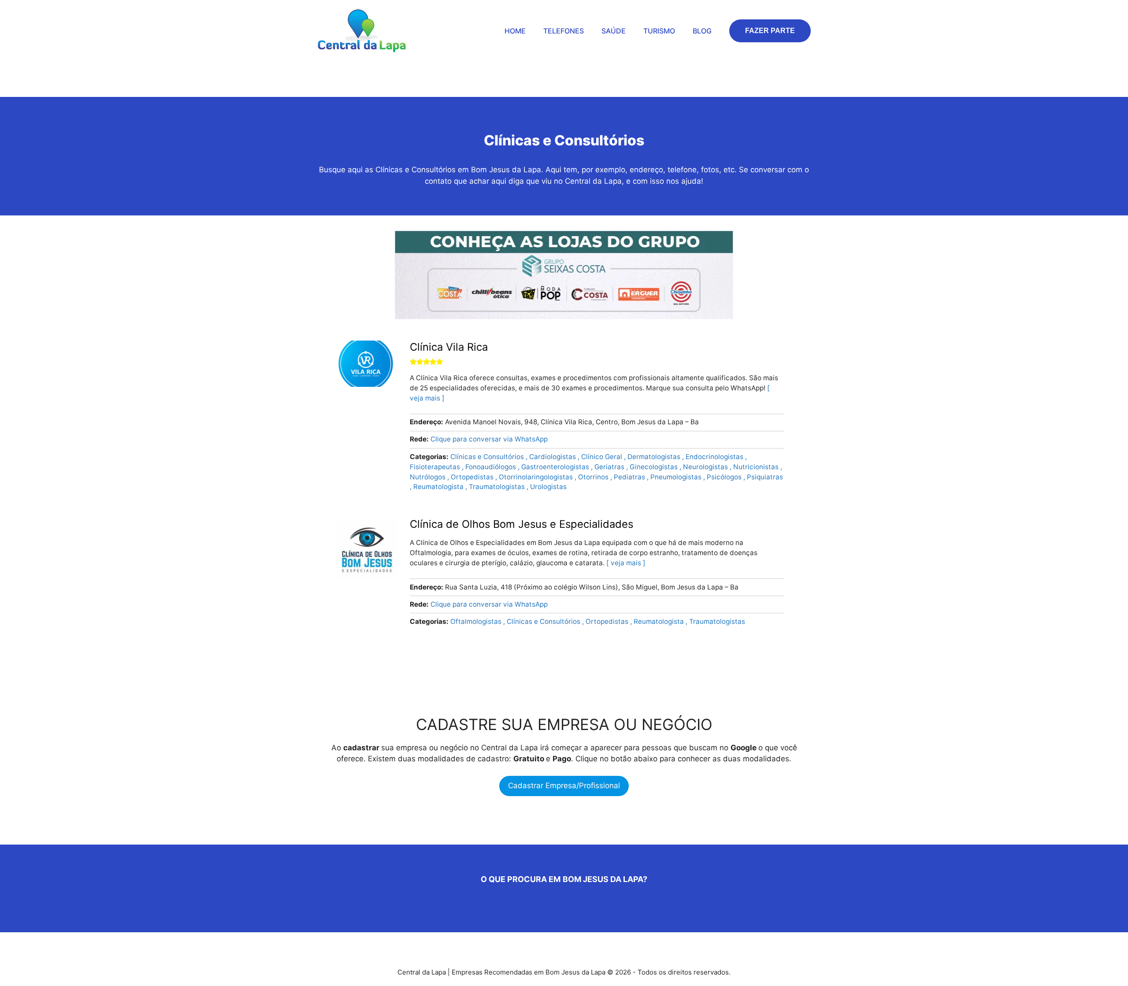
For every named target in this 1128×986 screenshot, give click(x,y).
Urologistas (548, 486)
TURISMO (659, 30)
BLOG (702, 30)
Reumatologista (439, 486)
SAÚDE (613, 30)
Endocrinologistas (715, 456)
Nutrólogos (428, 477)
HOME (515, 30)
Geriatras (610, 467)
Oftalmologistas (476, 621)
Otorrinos (594, 477)
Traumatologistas (498, 486)
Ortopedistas (473, 477)
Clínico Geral (602, 456)
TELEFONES (563, 30)
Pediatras (630, 477)
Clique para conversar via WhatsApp (489, 439)
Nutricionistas (756, 467)
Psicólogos (725, 477)
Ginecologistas (654, 467)
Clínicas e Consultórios (488, 456)
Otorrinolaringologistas (537, 477)
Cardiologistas (553, 456)
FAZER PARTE (770, 30)
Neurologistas (706, 467)
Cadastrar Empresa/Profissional (564, 785)
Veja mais (626, 563)
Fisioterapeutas (436, 467)
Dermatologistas (654, 456)
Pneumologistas (676, 477)
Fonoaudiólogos (491, 467)
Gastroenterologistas (556, 467)
